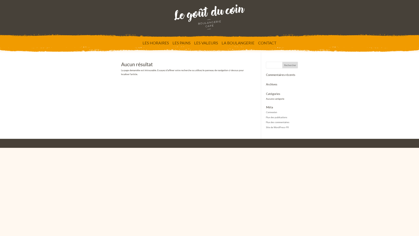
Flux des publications (276, 117)
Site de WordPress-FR (277, 127)
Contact (267, 43)
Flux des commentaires (277, 122)
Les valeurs (206, 43)
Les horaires (156, 43)
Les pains (182, 43)
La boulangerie (238, 43)
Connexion (271, 112)
